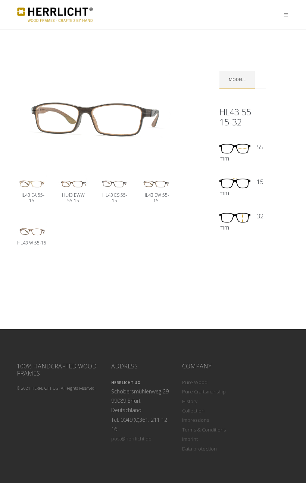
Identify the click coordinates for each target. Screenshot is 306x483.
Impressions (195, 420)
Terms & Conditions (204, 429)
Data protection (199, 448)
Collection (193, 410)
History (189, 401)
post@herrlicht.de (131, 438)
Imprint (190, 439)
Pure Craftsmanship (204, 391)
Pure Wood (194, 382)
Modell (237, 79)
